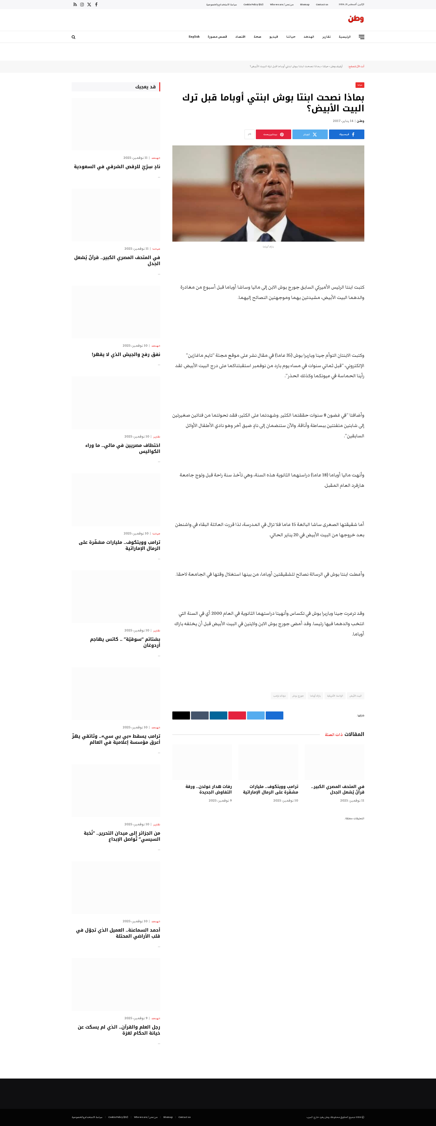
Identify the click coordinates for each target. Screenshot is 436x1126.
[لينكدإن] (382, 300)
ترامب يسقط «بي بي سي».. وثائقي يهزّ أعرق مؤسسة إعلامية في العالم (116, 739)
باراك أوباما (315, 696)
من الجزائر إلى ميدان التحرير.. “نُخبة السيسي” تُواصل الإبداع (122, 836)
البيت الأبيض (355, 696)
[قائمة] (361, 37)
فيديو (273, 36)
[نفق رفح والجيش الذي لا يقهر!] (116, 312)
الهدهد (309, 36)
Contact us (322, 5)
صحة (257, 36)
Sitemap (304, 5)
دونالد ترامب (279, 696)
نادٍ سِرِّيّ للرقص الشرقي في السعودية (117, 167)
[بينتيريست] (382, 313)
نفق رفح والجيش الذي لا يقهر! (126, 354)
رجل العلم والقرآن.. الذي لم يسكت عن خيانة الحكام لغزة (119, 1030)
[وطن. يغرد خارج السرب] (356, 20)
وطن (360, 121)
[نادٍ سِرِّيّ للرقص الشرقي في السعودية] (116, 124)
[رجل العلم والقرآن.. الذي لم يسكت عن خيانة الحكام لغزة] (116, 984)
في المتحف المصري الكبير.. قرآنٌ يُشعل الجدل (337, 789)
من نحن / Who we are (281, 5)
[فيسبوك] (382, 275)
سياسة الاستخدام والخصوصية (221, 5)
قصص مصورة (217, 36)
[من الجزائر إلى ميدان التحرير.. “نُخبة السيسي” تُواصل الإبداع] (116, 790)
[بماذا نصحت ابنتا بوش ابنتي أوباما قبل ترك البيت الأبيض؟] (268, 193)
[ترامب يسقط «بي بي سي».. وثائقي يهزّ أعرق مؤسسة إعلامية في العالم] (116, 693)
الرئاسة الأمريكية (335, 696)
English (194, 36)
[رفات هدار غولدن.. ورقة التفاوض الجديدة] (202, 762)
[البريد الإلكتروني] (382, 326)
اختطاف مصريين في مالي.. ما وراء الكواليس (122, 448)
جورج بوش (298, 696)
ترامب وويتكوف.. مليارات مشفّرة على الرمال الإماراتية (270, 789)
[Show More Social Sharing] (249, 134)
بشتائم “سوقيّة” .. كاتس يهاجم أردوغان (125, 642)
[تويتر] (382, 288)
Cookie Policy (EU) (253, 5)
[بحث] (74, 37)
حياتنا (290, 36)
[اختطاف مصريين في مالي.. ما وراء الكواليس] (116, 402)
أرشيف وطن (337, 66)
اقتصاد (240, 36)
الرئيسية (345, 36)
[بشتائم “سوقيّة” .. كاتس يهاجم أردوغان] (116, 596)
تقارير (326, 36)
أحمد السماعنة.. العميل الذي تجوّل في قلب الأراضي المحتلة (118, 933)
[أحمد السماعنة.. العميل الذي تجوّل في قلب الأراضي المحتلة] (116, 887)
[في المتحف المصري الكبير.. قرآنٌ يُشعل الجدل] (334, 762)
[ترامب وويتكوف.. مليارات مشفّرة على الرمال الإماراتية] (268, 762)
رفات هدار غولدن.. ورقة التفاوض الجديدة (208, 789)
